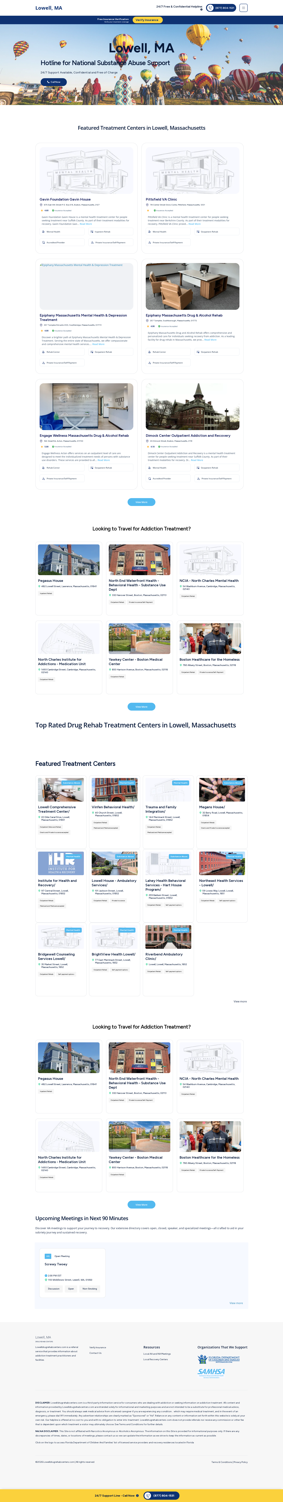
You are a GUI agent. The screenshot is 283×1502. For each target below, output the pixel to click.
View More (141, 502)
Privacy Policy (241, 1462)
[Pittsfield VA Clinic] (192, 170)
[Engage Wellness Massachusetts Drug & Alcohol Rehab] (86, 406)
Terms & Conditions (221, 1462)
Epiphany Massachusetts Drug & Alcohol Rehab (184, 315)
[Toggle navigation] (243, 8)
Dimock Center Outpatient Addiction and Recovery (188, 435)
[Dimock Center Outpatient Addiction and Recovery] (192, 406)
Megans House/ (212, 807)
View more (240, 1001)
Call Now (55, 82)
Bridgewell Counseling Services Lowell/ (56, 956)
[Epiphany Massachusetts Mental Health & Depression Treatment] (86, 286)
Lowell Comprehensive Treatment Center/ (57, 809)
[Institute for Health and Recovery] (61, 863)
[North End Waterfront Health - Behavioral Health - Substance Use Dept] (139, 559)
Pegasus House (50, 580)
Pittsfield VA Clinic (161, 199)
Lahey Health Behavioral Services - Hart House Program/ (165, 885)
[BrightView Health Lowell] (115, 937)
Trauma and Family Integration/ (160, 809)
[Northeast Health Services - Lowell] (222, 863)
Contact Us (95, 1353)
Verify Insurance (97, 1347)
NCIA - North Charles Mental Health (209, 580)
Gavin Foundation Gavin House (65, 199)
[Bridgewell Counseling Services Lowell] (61, 937)
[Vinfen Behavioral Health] (115, 790)
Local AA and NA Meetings (157, 1353)
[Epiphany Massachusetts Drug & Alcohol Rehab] (192, 286)
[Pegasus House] (69, 559)
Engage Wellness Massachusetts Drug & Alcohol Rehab (84, 435)
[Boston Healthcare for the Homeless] (210, 638)
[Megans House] (222, 790)
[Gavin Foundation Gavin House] (86, 170)
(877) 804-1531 (224, 7)
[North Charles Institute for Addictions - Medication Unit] (69, 638)
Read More (86, 223)
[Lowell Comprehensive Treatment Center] (61, 790)
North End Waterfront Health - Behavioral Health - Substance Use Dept (137, 585)
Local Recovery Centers (155, 1359)
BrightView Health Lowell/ (113, 954)
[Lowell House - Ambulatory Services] (115, 863)
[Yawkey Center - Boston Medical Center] (139, 638)
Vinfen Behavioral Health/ (113, 807)
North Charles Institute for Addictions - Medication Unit (62, 661)
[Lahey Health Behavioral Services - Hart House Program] (168, 863)
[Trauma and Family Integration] (168, 790)
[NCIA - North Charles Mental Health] (210, 559)
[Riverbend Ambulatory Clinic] (168, 937)
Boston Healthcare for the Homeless (209, 659)
